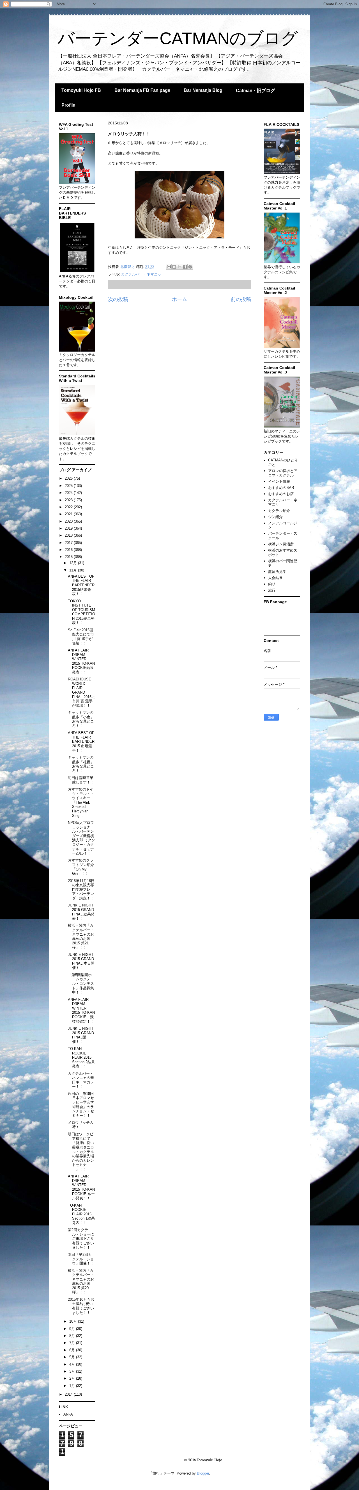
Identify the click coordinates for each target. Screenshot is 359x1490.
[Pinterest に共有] (190, 267)
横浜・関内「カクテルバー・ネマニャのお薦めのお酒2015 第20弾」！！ (81, 1281)
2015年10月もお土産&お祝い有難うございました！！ (81, 1306)
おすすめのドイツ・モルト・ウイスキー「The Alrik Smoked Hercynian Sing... (81, 802)
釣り (271, 584)
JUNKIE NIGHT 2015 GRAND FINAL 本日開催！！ (81, 961)
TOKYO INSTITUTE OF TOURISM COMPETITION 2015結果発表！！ (81, 612)
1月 (72, 1386)
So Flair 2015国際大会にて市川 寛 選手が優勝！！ (81, 636)
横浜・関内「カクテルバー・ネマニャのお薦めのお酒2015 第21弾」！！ (81, 936)
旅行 (271, 590)
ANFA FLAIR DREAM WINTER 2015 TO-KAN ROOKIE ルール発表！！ (81, 1187)
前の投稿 (241, 299)
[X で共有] (179, 267)
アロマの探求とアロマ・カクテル (282, 473)
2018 (69, 535)
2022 (69, 507)
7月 (72, 1343)
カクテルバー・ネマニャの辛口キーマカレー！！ (81, 1080)
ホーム (179, 299)
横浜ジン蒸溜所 (281, 544)
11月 (73, 570)
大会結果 (275, 578)
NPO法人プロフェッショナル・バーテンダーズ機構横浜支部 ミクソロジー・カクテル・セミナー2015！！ (81, 838)
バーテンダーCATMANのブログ (177, 38)
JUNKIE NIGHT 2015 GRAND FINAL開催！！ (81, 1035)
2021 (69, 514)
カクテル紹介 (279, 511)
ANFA (68, 1414)
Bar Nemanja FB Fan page (142, 90)
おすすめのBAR (281, 488)
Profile (68, 105)
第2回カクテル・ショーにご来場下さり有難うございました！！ (81, 1238)
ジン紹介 (275, 517)
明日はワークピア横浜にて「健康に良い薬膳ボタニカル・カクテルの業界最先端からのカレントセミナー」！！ (81, 1151)
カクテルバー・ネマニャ (141, 274)
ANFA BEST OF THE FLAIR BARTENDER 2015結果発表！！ (81, 585)
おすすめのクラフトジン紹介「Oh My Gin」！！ (81, 867)
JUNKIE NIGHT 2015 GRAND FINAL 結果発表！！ (81, 912)
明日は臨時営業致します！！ (81, 780)
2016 (69, 550)
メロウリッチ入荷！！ (80, 1124)
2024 (69, 493)
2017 (69, 543)
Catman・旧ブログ (255, 90)
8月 (72, 1336)
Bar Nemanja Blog (203, 90)
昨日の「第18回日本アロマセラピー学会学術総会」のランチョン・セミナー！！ (81, 1105)
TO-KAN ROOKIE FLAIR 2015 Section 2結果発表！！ (81, 1057)
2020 (69, 521)
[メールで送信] (169, 267)
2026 (69, 478)
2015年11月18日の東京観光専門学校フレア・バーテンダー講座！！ (81, 889)
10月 (73, 1321)
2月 (72, 1378)
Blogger (203, 1473)
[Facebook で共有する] (185, 267)
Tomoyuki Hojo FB (81, 90)
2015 (69, 557)
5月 (72, 1357)
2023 (69, 500)
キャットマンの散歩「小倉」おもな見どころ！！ (81, 719)
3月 (72, 1371)
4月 (72, 1364)
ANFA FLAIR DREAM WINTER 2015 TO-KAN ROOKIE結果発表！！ (81, 661)
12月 (73, 563)
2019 (69, 528)
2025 (69, 486)
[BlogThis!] (174, 267)
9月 (72, 1329)
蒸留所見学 (277, 571)
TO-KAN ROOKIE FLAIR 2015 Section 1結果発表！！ (81, 1214)
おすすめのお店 (281, 494)
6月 (72, 1350)
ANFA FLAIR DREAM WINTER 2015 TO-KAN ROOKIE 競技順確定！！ (81, 1010)
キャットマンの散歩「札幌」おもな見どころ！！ (81, 764)
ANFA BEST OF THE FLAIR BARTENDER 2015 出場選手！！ (81, 741)
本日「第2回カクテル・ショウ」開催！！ (81, 1258)
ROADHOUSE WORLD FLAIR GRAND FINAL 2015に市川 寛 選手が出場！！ (81, 692)
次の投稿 (118, 299)
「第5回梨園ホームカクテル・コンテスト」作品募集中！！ (81, 983)
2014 (69, 1394)
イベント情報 (279, 481)
